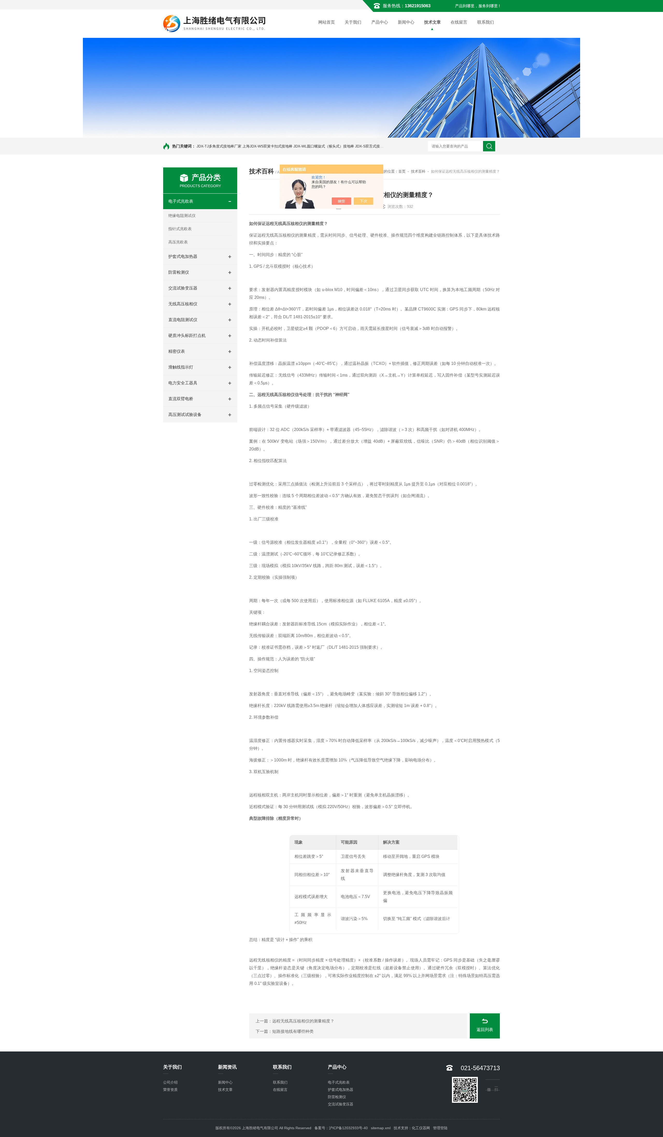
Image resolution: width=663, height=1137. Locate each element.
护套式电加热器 (182, 256)
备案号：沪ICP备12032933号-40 (341, 1128)
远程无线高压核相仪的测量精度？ (303, 1021)
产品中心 (379, 22)
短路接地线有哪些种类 (293, 1031)
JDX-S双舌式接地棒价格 (374, 146)
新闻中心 (406, 22)
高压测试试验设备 (184, 414)
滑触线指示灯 (180, 367)
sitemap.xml (381, 1128)
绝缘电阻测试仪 (182, 215)
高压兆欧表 (178, 242)
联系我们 (485, 22)
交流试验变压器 (182, 288)
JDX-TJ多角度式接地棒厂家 (219, 146)
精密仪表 (176, 351)
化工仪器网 (421, 1128)
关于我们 (353, 22)
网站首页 (326, 22)
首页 (402, 171)
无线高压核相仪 (182, 304)
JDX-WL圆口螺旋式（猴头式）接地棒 (323, 146)
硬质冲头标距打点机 (187, 335)
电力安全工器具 (182, 383)
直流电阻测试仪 (182, 319)
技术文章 (432, 22)
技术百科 (418, 171)
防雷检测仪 (178, 272)
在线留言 (459, 22)
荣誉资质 (170, 1089)
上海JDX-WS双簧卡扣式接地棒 (267, 146)
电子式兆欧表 (180, 201)
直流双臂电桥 (180, 399)
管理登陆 (440, 1128)
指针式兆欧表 (180, 229)
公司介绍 (170, 1082)
